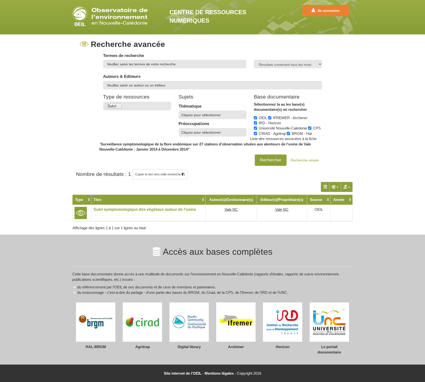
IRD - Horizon (270, 123)
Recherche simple (305, 160)
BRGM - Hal (302, 133)
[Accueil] (111, 16)
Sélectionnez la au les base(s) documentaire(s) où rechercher (280, 107)
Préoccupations (194, 123)
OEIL (263, 118)
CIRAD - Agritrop (272, 133)
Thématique (190, 106)
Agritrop (142, 347)
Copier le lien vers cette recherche (158, 174)
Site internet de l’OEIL (182, 373)
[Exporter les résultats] (347, 187)
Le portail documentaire (329, 349)
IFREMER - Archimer (290, 118)
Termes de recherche (123, 55)
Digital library (189, 347)
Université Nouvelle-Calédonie (283, 128)
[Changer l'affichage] (325, 187)
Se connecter (329, 11)
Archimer (236, 347)
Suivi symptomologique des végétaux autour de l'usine (144, 209)
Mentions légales (219, 373)
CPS (317, 128)
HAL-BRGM (96, 347)
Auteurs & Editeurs (121, 76)
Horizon (282, 347)
